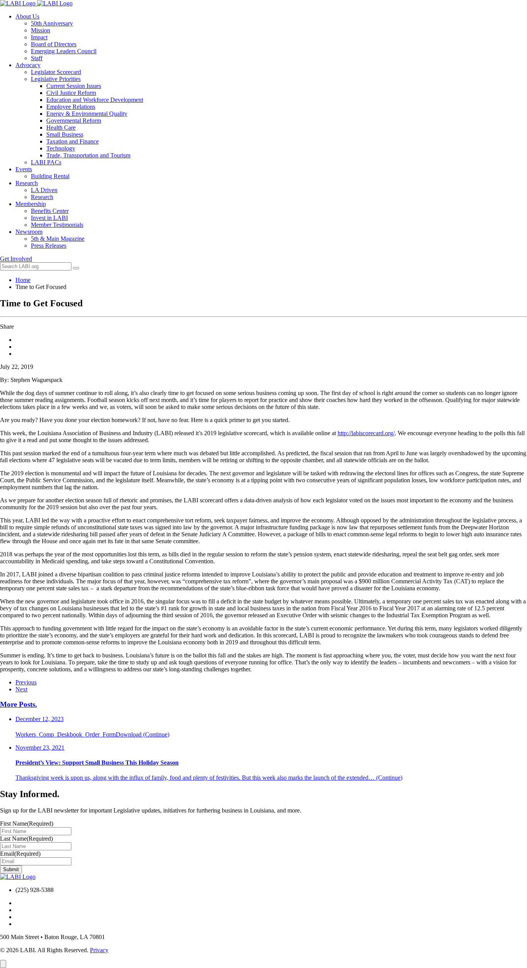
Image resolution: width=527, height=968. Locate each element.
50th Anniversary (52, 23)
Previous (26, 682)
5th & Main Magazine (57, 238)
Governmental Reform (73, 120)
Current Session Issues (73, 86)
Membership (30, 204)
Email (20, 853)
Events (23, 169)
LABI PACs (46, 162)
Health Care (61, 127)
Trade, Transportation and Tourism (88, 155)
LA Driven (44, 190)
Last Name (26, 838)
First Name (26, 823)
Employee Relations (70, 106)
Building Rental (50, 176)
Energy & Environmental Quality (86, 113)
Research (26, 183)
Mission (40, 30)
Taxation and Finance (72, 141)
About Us (27, 16)
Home (22, 280)
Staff (36, 58)
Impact (39, 37)
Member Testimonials (57, 224)
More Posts (18, 704)
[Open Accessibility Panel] (3, 964)
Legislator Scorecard (56, 72)
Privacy (99, 950)
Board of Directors (53, 44)
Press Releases (48, 245)
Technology (60, 148)
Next (21, 689)
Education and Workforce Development (94, 99)
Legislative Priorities (56, 79)
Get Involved (16, 258)
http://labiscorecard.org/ (366, 433)
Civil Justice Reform (71, 93)
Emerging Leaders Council (63, 51)
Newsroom (28, 231)
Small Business (64, 134)
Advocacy (28, 65)
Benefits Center (50, 211)
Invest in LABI (49, 218)
